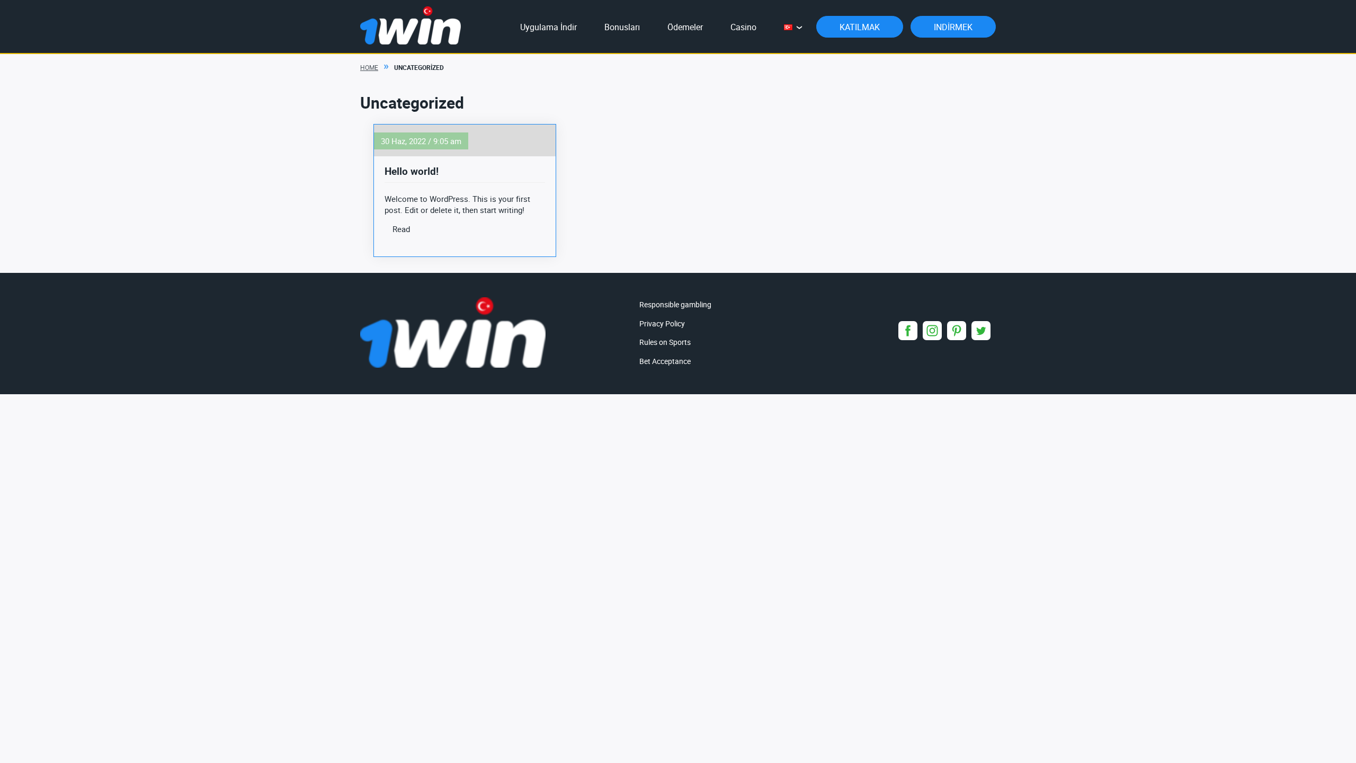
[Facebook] (907, 330)
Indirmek (953, 27)
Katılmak (860, 27)
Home (369, 67)
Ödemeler (685, 27)
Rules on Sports (665, 342)
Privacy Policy (662, 323)
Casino (743, 27)
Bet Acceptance (665, 361)
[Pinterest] (956, 330)
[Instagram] (932, 330)
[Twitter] (981, 330)
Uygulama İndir (548, 27)
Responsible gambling (675, 304)
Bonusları (622, 27)
